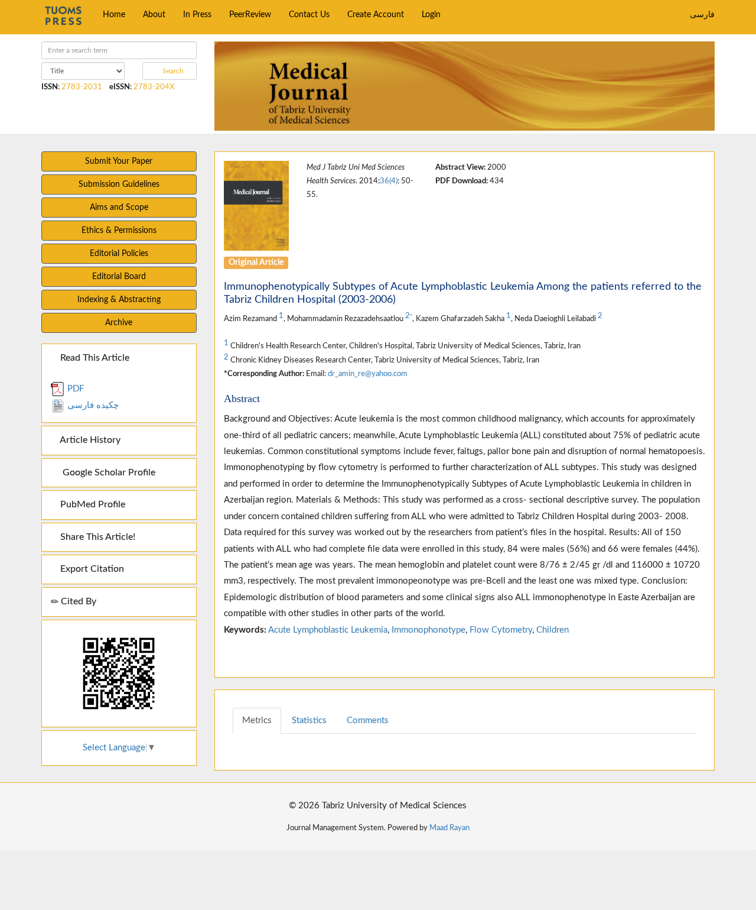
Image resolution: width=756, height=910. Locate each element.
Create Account (375, 15)
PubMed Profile (91, 504)
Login (431, 15)
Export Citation (91, 569)
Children (552, 630)
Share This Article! (96, 537)
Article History (89, 440)
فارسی (702, 15)
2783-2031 (81, 86)
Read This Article (93, 357)
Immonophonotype (428, 630)
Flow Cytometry (501, 630)
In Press (197, 15)
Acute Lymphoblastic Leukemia (327, 630)
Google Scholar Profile (106, 472)
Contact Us (309, 15)
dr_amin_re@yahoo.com (368, 373)
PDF (74, 388)
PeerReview (250, 15)
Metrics (257, 720)
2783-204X (153, 86)
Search (172, 71)
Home (114, 15)
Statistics (309, 720)
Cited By (77, 601)
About (154, 15)
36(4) (388, 180)
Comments (368, 720)
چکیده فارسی (92, 405)
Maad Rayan (449, 827)
